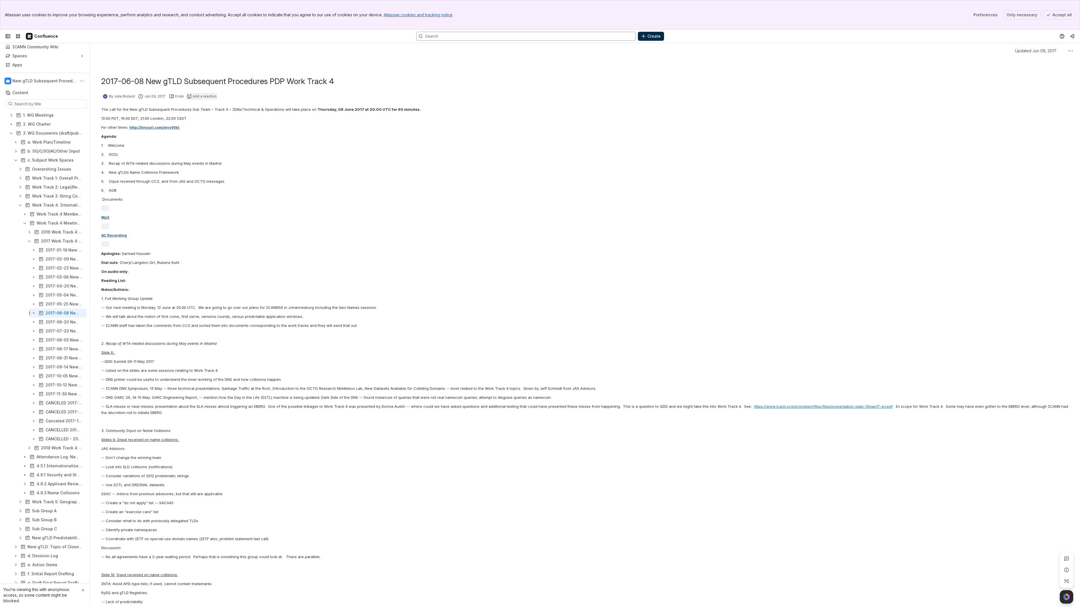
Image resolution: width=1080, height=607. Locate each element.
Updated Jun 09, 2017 (1035, 50)
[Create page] (1066, 581)
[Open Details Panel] (1066, 569)
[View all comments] (1066, 558)
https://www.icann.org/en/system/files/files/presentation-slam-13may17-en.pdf (823, 406)
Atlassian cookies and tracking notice (418, 14)
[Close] (83, 590)
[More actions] (81, 81)
